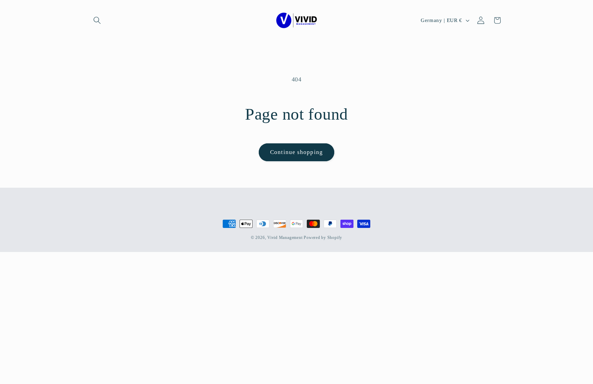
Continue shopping (296, 152)
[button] (97, 20)
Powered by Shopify (323, 237)
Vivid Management (284, 237)
